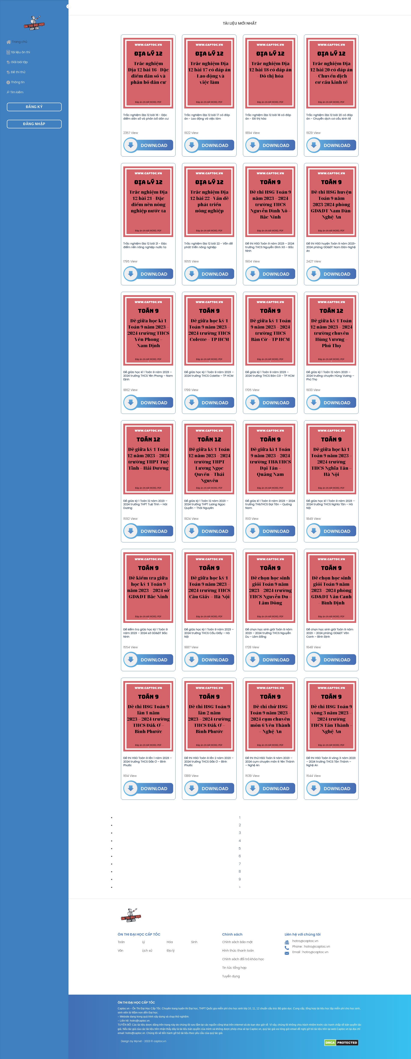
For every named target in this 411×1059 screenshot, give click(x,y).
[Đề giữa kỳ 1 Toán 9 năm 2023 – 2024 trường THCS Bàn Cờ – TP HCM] (270, 330)
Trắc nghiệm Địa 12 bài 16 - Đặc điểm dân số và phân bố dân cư (145, 117)
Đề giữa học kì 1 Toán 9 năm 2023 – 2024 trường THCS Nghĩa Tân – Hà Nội (330, 505)
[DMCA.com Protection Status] (341, 1042)
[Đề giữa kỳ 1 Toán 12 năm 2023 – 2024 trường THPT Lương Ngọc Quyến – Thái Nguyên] (209, 459)
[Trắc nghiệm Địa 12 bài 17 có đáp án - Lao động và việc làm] (209, 73)
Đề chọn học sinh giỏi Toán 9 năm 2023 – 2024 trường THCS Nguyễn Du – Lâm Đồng (268, 633)
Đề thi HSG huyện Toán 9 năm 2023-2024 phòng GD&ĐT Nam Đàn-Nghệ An (331, 247)
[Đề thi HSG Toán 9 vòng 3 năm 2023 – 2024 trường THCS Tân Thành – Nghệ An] (331, 716)
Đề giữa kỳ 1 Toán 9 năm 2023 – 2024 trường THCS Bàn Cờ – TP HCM (269, 374)
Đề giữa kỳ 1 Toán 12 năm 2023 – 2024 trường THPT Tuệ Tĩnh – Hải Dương (145, 505)
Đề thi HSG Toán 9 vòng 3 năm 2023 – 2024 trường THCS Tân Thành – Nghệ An (331, 762)
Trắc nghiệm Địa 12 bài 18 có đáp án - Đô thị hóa (268, 117)
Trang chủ (19, 42)
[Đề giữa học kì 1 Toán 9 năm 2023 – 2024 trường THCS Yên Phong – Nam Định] (148, 330)
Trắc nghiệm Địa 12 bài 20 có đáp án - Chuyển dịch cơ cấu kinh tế (329, 117)
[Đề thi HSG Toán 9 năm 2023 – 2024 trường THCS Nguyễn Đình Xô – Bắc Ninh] (270, 201)
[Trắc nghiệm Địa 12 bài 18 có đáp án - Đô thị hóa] (270, 73)
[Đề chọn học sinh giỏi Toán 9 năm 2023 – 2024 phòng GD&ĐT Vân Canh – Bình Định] (331, 587)
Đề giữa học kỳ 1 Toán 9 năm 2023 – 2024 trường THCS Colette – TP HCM (209, 374)
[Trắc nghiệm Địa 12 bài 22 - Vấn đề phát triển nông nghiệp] (209, 201)
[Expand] (68, 6)
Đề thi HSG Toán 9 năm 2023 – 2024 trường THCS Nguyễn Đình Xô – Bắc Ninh (269, 247)
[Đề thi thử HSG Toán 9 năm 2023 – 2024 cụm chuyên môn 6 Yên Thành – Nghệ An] (270, 716)
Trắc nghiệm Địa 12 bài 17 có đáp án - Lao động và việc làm (207, 117)
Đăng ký (34, 107)
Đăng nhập (34, 124)
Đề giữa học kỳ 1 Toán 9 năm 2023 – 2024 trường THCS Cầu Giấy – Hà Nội (209, 633)
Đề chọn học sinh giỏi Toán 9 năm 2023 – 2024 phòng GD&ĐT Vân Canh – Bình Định (329, 633)
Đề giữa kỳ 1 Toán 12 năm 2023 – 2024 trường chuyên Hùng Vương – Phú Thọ (330, 376)
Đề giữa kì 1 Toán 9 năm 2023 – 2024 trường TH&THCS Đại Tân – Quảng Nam (270, 505)
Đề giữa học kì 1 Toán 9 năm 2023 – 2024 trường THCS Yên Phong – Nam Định (148, 376)
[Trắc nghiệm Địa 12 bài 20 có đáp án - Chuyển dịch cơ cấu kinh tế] (331, 73)
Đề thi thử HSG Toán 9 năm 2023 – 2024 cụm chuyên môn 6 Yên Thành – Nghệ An (269, 762)
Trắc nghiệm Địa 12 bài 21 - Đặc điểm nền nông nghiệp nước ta (145, 245)
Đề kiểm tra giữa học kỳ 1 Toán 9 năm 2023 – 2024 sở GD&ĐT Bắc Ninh (145, 633)
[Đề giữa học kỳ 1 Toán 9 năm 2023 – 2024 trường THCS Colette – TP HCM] (209, 330)
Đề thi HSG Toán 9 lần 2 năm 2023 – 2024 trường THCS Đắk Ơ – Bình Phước (208, 762)
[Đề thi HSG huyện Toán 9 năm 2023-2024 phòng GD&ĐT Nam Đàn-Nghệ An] (331, 201)
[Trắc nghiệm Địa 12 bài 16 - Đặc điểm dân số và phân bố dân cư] (148, 73)
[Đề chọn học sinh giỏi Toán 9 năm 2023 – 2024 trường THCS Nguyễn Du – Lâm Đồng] (270, 587)
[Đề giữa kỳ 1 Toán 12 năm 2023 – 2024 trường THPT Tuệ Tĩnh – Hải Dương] (148, 459)
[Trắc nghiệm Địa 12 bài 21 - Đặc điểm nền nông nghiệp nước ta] (148, 201)
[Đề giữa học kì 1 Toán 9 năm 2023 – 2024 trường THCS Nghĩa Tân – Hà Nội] (331, 459)
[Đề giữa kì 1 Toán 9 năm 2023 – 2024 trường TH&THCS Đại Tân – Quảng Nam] (270, 459)
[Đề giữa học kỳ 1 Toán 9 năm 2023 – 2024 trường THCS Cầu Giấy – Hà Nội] (209, 587)
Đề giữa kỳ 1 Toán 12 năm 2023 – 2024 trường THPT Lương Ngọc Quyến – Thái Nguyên (206, 505)
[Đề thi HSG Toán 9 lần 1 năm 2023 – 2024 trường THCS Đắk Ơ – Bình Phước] (148, 716)
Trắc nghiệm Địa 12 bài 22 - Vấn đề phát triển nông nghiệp (208, 245)
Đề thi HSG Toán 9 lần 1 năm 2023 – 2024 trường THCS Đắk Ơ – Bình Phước (147, 762)
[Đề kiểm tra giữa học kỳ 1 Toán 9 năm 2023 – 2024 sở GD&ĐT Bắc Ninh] (148, 587)
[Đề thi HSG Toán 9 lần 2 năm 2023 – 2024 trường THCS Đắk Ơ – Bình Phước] (209, 716)
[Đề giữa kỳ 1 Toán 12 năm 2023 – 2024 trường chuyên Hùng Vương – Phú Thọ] (331, 330)
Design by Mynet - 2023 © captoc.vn (143, 1041)
